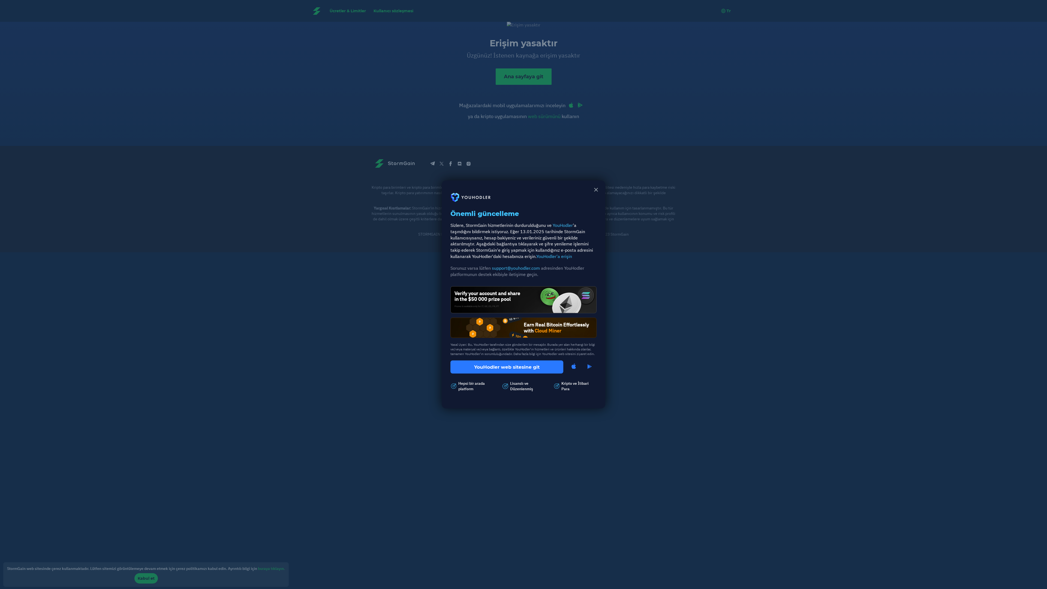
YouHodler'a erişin (554, 256)
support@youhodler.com (516, 268)
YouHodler (563, 225)
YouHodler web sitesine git (507, 367)
